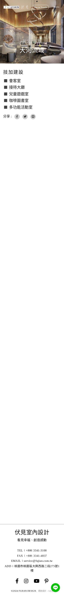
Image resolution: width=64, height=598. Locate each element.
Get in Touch (40, 7)
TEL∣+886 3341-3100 (32, 550)
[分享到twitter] (25, 116)
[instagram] (26, 581)
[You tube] (36, 581)
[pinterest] (46, 581)
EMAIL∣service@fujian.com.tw (32, 560)
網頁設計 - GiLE (45, 591)
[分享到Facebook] (17, 116)
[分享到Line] (33, 116)
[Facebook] (17, 581)
